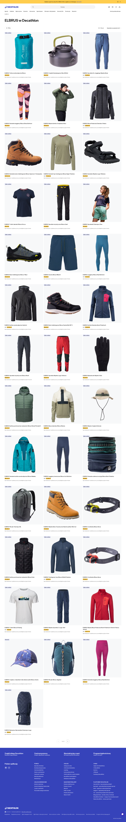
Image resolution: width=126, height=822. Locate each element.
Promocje (67, 11)
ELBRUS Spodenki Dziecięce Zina (92, 224)
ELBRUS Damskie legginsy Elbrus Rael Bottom (96, 680)
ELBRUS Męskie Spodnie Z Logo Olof (54, 627)
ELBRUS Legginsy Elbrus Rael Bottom (93, 274)
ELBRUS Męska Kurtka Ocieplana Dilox (55, 123)
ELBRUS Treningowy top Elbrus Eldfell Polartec (57, 577)
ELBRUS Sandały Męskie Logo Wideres (94, 174)
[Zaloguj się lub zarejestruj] (116, 7)
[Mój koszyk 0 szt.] (119, 7)
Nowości (74, 11)
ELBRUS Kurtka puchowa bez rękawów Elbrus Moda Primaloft (23, 426)
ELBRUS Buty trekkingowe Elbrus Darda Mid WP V (58, 325)
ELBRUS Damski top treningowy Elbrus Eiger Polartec (59, 174)
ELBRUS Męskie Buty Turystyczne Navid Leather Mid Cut (60, 527)
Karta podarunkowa (115, 11)
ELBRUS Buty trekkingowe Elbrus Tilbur (16, 274)
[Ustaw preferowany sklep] (109, 7)
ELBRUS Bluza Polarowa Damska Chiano (94, 123)
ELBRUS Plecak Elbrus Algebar (52, 680)
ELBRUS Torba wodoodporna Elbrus (15, 73)
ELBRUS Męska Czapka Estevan (92, 426)
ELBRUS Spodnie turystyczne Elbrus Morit (17, 375)
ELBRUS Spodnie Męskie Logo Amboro (55, 375)
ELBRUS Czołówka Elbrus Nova (92, 527)
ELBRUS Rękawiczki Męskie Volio (92, 375)
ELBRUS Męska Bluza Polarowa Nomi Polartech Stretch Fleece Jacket (101, 628)
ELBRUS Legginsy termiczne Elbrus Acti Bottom (58, 476)
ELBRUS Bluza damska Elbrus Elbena (54, 426)
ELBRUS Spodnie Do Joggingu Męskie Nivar (95, 73)
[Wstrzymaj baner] (118, 2)
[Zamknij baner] (120, 2)
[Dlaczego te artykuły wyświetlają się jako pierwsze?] (99, 28)
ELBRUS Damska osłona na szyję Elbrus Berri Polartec (98, 476)
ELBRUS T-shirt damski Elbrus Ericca (15, 224)
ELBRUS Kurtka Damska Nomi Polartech (94, 325)
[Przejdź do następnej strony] (67, 741)
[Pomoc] (112, 7)
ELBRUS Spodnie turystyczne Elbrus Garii (56, 224)
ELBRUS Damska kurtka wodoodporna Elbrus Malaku (20, 476)
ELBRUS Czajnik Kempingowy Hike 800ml (56, 73)
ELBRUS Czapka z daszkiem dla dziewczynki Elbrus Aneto (21, 680)
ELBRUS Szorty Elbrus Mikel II (52, 274)
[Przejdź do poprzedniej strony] (58, 741)
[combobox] (114, 28)
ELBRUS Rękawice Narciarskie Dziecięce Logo (18, 730)
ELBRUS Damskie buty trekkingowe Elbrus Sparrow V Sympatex (23, 174)
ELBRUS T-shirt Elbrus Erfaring (13, 627)
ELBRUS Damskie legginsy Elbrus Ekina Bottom (18, 123)
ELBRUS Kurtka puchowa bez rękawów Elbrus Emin (19, 577)
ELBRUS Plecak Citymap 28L (13, 527)
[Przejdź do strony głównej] (11, 7)
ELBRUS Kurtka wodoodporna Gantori (16, 325)
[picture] (24, 51)
